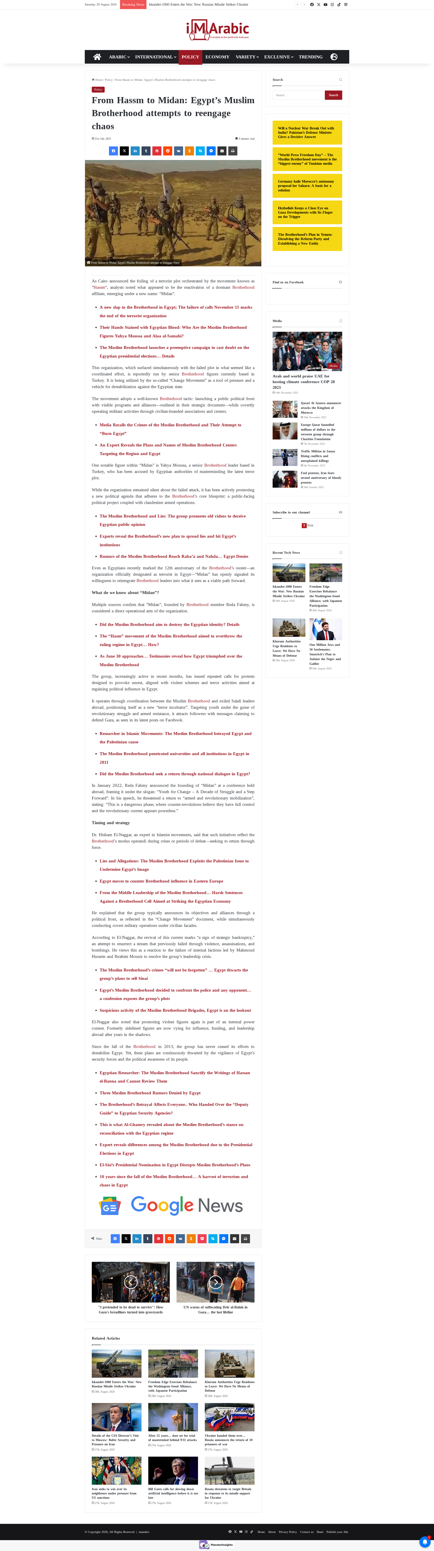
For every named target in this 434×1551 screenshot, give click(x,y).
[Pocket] (202, 1238)
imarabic (144, 1532)
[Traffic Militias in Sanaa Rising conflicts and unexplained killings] (285, 457)
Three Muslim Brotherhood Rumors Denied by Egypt (150, 1093)
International (154, 56)
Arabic (117, 56)
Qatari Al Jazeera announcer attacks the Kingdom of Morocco (321, 408)
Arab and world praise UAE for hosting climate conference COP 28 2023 (304, 381)
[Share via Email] (221, 150)
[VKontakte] (178, 150)
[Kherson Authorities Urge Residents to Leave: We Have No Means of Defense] (230, 1364)
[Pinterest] (156, 150)
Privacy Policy (288, 1532)
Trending (311, 56)
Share (320, 1532)
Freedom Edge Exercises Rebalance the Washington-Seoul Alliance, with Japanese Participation (218, 4)
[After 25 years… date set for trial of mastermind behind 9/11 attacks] (173, 1417)
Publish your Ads (337, 1532)
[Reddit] (167, 150)
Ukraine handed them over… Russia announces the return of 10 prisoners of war (228, 1440)
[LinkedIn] (135, 150)
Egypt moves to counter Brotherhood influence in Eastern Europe (161, 881)
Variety (245, 56)
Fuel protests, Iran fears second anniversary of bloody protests (321, 478)
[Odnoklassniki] (189, 150)
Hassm (99, 287)
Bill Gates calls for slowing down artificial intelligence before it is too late (173, 1493)
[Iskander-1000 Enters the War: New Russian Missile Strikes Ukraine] (117, 1364)
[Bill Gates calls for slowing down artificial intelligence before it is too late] (173, 1471)
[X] (124, 150)
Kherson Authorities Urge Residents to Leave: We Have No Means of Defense (230, 1386)
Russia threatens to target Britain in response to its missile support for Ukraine (228, 1493)
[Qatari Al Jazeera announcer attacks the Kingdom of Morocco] (285, 409)
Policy (190, 56)
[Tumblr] (146, 150)
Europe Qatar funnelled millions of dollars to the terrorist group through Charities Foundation (318, 432)
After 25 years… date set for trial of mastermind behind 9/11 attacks (172, 1438)
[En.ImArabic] (217, 30)
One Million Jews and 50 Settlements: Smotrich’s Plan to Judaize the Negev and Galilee (325, 654)
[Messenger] (211, 150)
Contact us (307, 1532)
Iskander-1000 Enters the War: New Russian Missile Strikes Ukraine (117, 1384)
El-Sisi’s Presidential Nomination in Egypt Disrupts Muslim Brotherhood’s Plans (175, 1165)
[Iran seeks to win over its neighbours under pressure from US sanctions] (117, 1471)
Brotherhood (243, 287)
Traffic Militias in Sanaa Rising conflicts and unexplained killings (318, 456)
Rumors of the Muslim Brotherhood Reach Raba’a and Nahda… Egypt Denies (174, 556)
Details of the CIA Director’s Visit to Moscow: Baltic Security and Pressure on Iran (115, 1440)
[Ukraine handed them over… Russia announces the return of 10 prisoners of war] (230, 1417)
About (272, 1532)
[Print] (232, 150)
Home (98, 80)
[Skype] (200, 150)
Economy (217, 56)
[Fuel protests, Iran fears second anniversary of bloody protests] (285, 479)
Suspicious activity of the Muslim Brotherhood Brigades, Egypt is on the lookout (175, 1010)
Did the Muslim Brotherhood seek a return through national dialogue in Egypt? (175, 774)
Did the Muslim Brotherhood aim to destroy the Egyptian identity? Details (169, 624)
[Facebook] (113, 150)
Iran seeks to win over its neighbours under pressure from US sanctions (114, 1493)
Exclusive (277, 56)
